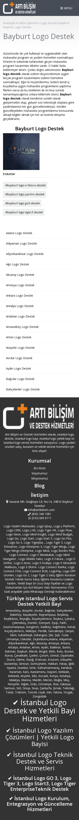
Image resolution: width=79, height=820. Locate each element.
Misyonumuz (39, 478)
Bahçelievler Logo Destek (23, 389)
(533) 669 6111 (41, 518)
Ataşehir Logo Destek (20, 348)
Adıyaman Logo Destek (21, 243)
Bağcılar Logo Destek (20, 379)
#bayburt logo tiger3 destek (24, 212)
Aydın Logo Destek (18, 368)
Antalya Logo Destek (20, 306)
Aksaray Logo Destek (20, 275)
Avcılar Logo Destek (19, 358)
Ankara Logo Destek (19, 295)
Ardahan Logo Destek (20, 316)
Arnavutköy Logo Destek (22, 327)
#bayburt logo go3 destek (22, 203)
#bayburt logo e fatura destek (25, 185)
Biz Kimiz (40, 468)
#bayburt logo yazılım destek (24, 194)
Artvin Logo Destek (18, 337)
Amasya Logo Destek (20, 285)
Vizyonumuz (39, 473)
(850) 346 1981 (41, 514)
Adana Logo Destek (19, 233)
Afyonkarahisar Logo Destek (25, 254)
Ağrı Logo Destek (17, 264)
